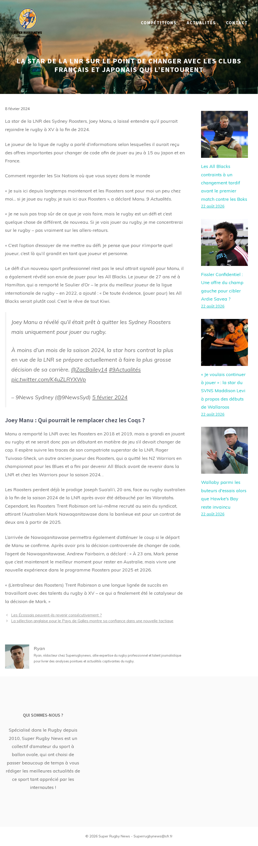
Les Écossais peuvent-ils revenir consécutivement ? (56, 615)
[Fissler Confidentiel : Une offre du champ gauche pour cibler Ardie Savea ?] (224, 262)
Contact (237, 23)
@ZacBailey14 (89, 369)
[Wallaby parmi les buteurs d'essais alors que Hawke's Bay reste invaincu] (224, 469)
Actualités (201, 23)
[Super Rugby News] (27, 22)
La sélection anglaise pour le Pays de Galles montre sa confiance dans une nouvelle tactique (92, 620)
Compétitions (159, 23)
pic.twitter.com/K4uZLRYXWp (48, 379)
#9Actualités (125, 369)
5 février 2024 (109, 397)
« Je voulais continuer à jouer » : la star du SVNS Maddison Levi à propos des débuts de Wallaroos (223, 390)
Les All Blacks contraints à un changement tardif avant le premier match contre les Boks (224, 182)
